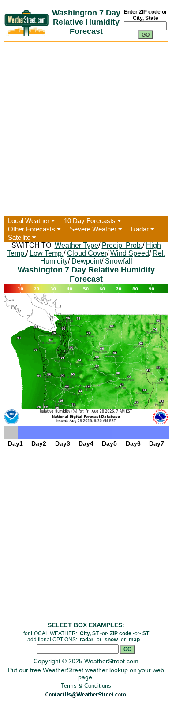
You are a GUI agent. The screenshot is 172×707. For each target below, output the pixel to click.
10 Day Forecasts (90, 220)
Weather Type (76, 245)
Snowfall (118, 261)
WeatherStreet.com (111, 661)
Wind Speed (129, 253)
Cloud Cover (87, 253)
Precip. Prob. (122, 245)
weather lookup (106, 670)
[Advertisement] (86, 129)
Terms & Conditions (86, 685)
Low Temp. (47, 253)
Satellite (20, 237)
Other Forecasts (32, 229)
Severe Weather (94, 229)
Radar (140, 229)
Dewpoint (86, 261)
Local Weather (29, 220)
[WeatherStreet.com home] (26, 33)
